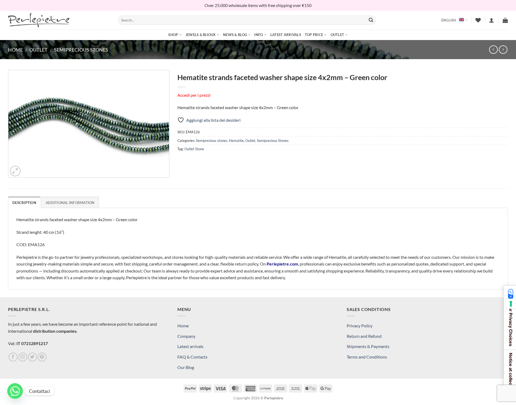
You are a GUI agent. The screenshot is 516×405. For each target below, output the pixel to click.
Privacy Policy (359, 325)
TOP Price (314, 35)
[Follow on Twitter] (32, 357)
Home (15, 50)
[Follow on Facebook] (13, 357)
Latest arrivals (285, 35)
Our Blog (185, 367)
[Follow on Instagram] (22, 357)
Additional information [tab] (70, 202)
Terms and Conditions (367, 356)
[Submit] (370, 20)
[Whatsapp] (15, 391)
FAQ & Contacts (192, 356)
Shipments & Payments (368, 346)
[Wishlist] (478, 20)
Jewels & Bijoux (200, 35)
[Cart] (505, 20)
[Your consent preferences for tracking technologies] (511, 304)
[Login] (491, 20)
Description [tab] (24, 202)
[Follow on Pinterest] (42, 357)
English (448, 20)
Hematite (236, 140)
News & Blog (235, 35)
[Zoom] (15, 171)
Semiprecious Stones (81, 50)
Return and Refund (364, 336)
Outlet (337, 35)
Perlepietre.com (282, 263)
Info (258, 35)
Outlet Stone (194, 149)
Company (186, 336)
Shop (173, 35)
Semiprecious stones (211, 140)
